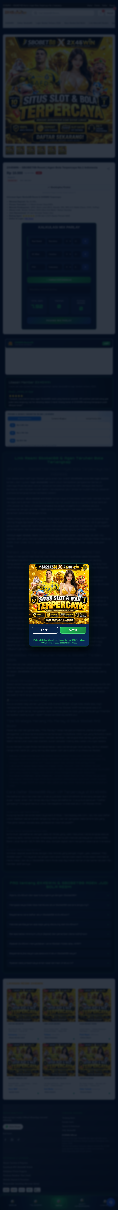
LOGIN (44, 630)
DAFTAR (73, 630)
